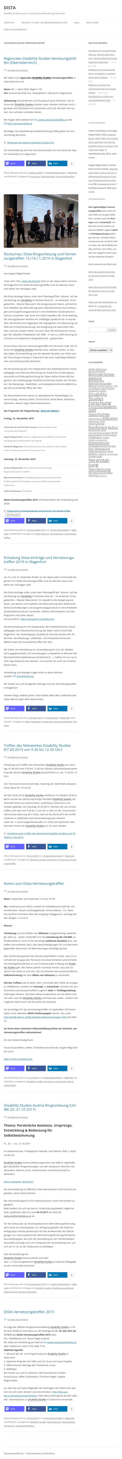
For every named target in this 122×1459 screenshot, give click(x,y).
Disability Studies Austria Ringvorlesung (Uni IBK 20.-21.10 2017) (40, 1107)
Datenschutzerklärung (14, 1453)
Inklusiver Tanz (96, 421)
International (96, 423)
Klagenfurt (36, 721)
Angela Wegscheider (55, 172)
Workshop (102, 476)
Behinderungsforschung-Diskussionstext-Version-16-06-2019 (101, 275)
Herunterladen (13, 515)
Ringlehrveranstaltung (62, 1288)
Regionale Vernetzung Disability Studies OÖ (30, 142)
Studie (110, 451)
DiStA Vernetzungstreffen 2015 (29, 1311)
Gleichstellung (95, 419)
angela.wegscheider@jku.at (52, 119)
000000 (91, 369)
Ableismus (101, 369)
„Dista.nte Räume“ (31, 281)
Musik (114, 432)
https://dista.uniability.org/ (18, 1059)
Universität (95, 456)
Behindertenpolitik (100, 383)
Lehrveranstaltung (96, 433)
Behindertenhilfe (96, 381)
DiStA (27, 721)
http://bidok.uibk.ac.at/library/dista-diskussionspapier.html (35, 1017)
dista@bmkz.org (25, 676)
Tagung (102, 454)
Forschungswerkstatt (15, 29)
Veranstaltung (56, 533)
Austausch (35, 176)
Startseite (9, 22)
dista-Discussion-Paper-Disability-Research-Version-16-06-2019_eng (102, 291)
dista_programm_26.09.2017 (19, 1181)
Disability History (97, 390)
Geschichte (99, 414)
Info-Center (92, 22)
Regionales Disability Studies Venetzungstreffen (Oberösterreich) (40, 60)
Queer (106, 437)
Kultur (113, 427)
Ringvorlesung (42, 533)
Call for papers (105, 386)
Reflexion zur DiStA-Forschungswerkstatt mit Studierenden (102, 89)
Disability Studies (38, 859)
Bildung (92, 386)
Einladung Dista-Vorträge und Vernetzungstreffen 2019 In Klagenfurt (39, 559)
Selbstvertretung (97, 451)
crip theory (94, 388)
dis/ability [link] (26, 300)
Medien (107, 433)
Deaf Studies (108, 388)
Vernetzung (47, 721)
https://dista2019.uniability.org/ (37, 619)
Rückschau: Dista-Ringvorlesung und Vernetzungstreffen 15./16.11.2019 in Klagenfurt (40, 256)
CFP (116, 386)
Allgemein (72, 172)
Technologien (112, 454)
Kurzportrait (94, 430)
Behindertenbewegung (101, 376)
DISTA (10, 7)
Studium (93, 454)
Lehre (103, 430)
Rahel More (52, 717)
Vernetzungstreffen (65, 176)
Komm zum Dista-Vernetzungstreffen (34, 883)
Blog (76, 22)
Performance (110, 435)
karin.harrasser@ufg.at (19, 123)
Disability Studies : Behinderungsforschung (44, 22)
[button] (14, 163)
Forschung (49, 1081)
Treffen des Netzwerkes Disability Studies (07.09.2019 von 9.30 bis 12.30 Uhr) (37, 747)
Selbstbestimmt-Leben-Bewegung (102, 447)
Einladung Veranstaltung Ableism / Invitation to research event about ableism (101, 73)
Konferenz (52, 859)
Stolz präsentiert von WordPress (40, 1453)
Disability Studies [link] (41, 77)
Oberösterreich (48, 176)
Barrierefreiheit (96, 371)
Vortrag (93, 475)
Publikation (95, 437)
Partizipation (95, 434)
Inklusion (110, 418)
